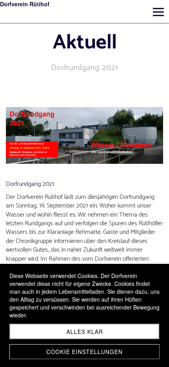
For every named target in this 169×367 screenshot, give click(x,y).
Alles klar (84, 331)
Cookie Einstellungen (84, 352)
